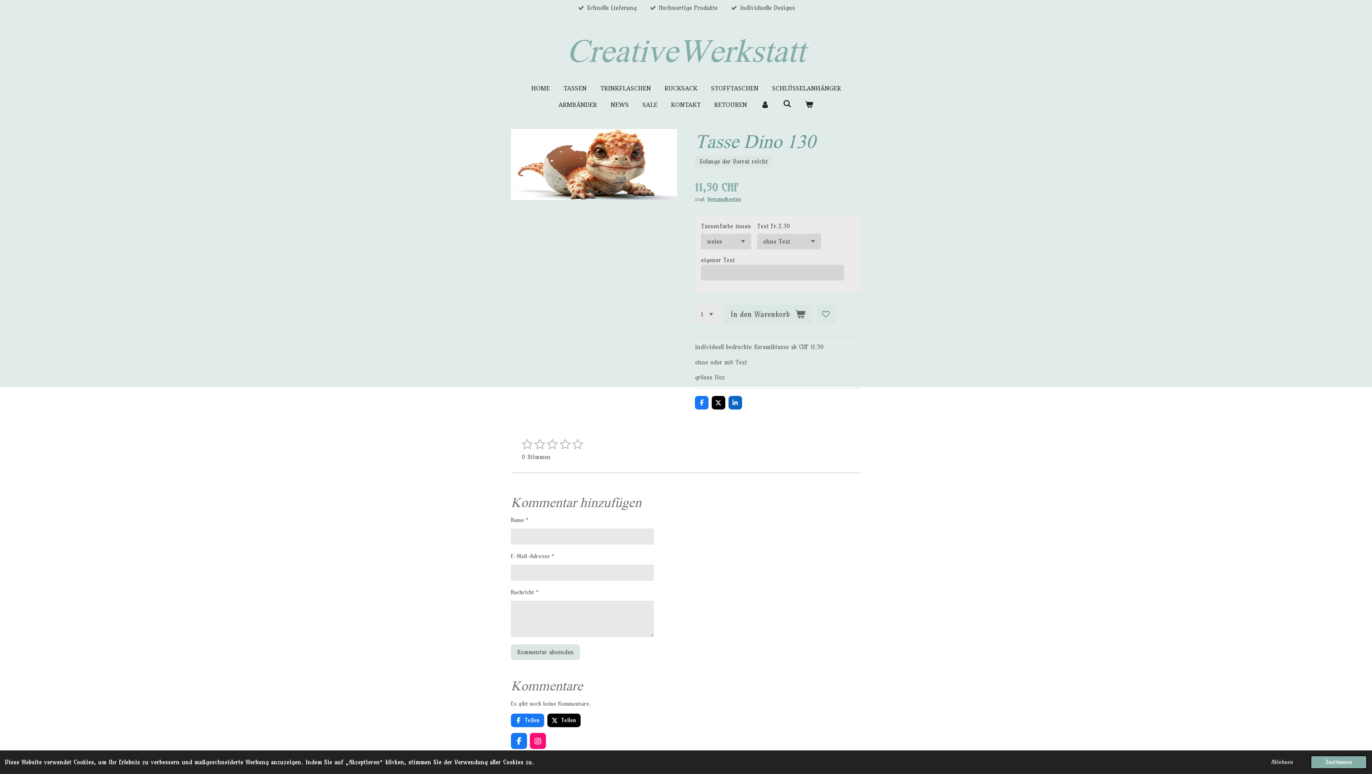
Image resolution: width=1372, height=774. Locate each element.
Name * (519, 520)
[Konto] (765, 105)
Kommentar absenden (545, 652)
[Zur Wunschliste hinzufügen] (825, 314)
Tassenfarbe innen (726, 226)
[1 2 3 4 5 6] (707, 314)
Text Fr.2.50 (773, 226)
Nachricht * (524, 592)
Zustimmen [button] (1339, 762)
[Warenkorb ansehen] (809, 105)
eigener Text (718, 260)
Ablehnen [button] (1282, 762)
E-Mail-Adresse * (532, 556)
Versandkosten (724, 199)
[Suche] (787, 104)
